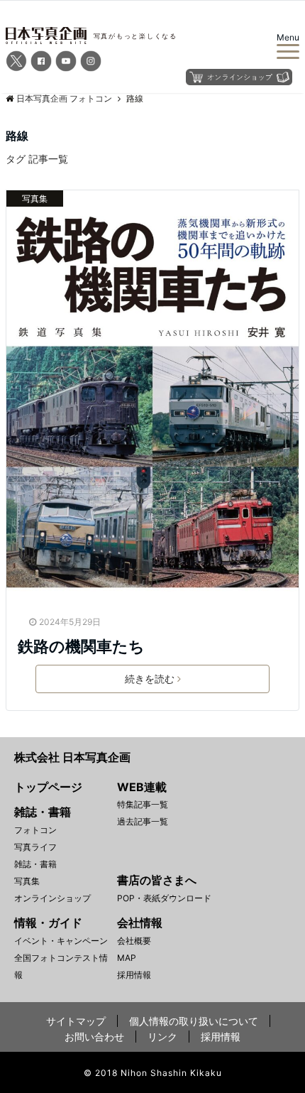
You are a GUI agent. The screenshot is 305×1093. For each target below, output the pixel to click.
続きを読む (149, 679)
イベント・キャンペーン (61, 940)
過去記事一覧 (142, 821)
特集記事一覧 (142, 804)
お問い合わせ (94, 1037)
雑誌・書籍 (35, 864)
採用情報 (134, 974)
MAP (126, 957)
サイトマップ (76, 1021)
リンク (162, 1037)
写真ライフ (35, 847)
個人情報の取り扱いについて (193, 1021)
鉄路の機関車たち (81, 646)
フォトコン (35, 830)
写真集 (35, 198)
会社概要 (134, 940)
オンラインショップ (52, 898)
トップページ (48, 787)
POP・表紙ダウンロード (164, 898)
